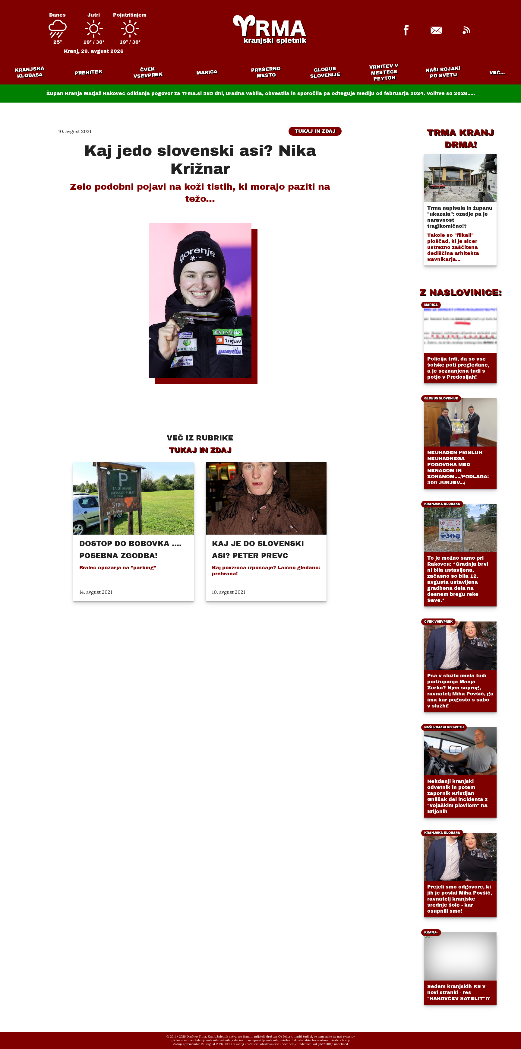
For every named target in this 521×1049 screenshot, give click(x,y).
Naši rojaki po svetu (442, 72)
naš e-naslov (346, 1036)
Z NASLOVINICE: (460, 292)
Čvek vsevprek (148, 72)
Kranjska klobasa (29, 72)
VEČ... (497, 72)
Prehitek (88, 72)
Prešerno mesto (266, 72)
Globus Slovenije (325, 72)
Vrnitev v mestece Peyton (383, 72)
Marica (206, 72)
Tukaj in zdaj (315, 131)
